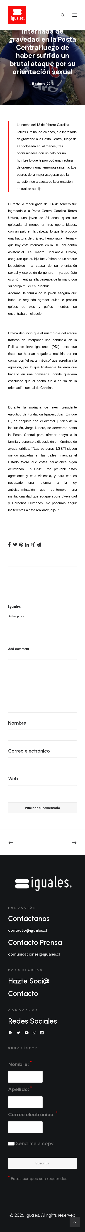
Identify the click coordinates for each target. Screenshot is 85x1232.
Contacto (23, 993)
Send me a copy (34, 1143)
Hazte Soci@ (29, 981)
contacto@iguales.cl (27, 930)
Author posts (16, 616)
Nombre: (20, 1063)
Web (13, 779)
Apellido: (20, 1089)
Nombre (17, 723)
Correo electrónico (29, 751)
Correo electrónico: (33, 1114)
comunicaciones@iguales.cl (34, 954)
